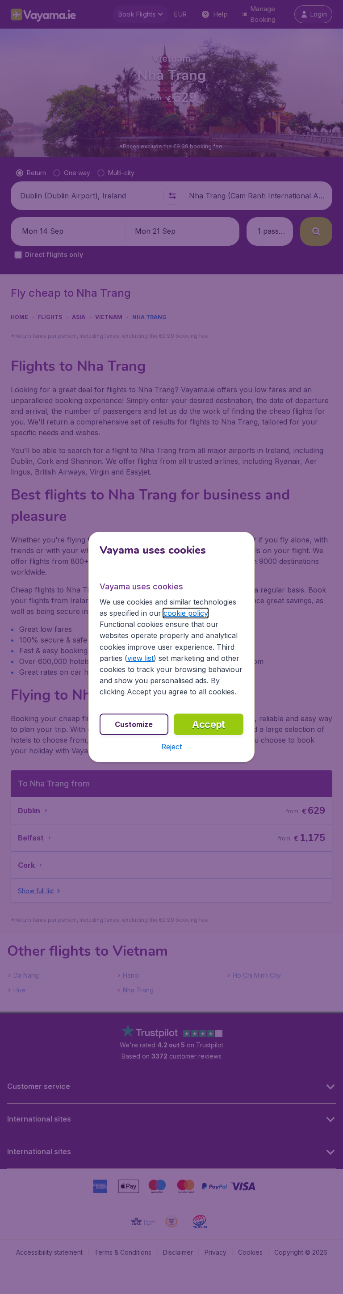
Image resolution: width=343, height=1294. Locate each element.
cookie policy (185, 613)
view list (140, 658)
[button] (171, 746)
